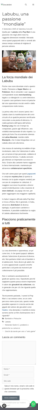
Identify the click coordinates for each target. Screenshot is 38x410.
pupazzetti (31, 174)
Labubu (8, 322)
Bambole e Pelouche (13, 319)
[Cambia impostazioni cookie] (4, 406)
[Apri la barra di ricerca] (26, 4)
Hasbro (5, 310)
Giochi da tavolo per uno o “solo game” (20, 331)
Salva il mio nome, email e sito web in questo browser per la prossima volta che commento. (19, 389)
